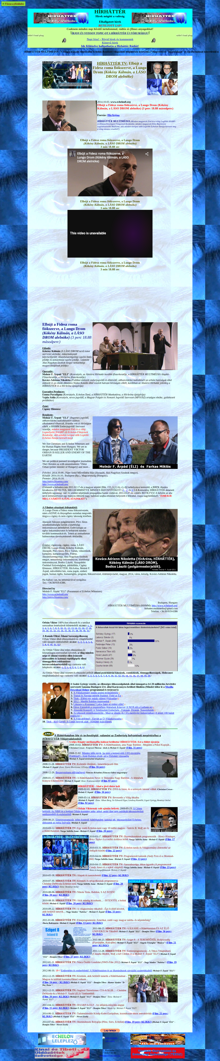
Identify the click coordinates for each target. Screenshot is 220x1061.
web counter (110, 1041)
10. (61, 628)
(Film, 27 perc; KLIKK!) (76, 956)
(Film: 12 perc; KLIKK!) (115, 875)
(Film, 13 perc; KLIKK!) (89, 923)
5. (48, 628)
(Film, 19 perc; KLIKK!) (138, 1021)
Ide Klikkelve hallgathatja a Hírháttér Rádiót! (110, 46)
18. (90, 628)
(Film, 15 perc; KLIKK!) (55, 1008)
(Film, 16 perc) (97, 767)
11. (65, 628)
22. (54, 631)
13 (72, 628)
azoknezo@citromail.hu (110, 1055)
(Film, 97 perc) (109, 780)
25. (66, 631)
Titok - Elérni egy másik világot (95, 698)
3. (132, 490)
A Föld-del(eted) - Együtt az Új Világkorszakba (97, 718)
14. (76, 628)
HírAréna (113, 115)
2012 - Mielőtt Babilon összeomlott (91, 701)
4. (46, 628)
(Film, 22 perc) (114, 850)
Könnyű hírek (110, 42)
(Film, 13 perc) (139, 859)
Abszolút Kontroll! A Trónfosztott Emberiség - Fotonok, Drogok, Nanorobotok (113, 710)
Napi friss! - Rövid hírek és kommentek (110, 39)
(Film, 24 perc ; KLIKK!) (56, 982)
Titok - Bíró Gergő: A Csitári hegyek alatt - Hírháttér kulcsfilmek (79, 721)
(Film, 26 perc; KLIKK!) (55, 996)
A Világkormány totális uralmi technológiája (95, 692)
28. (77, 631)
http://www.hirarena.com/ (55, 481)
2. (127, 490)
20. (47, 631)
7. (53, 628)
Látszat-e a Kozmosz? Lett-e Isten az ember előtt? (98, 704)
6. (51, 628)
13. (123, 676)
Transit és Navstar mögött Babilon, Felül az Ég (97, 695)
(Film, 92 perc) (86, 803)
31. (88, 631)
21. (51, 631)
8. (56, 628)
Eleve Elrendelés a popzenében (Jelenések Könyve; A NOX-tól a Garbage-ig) (113, 707)
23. (58, 631)
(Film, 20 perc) (104, 831)
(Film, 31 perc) (134, 747)
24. (62, 631)
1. (124, 490)
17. (138, 676)
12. (69, 628)
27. (73, 631)
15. (79, 628)
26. (69, 631)
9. (58, 628)
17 (87, 628)
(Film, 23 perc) (168, 867)
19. (43, 631)
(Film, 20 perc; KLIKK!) (55, 895)
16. (83, 628)
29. (80, 631)
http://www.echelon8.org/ (55, 484)
